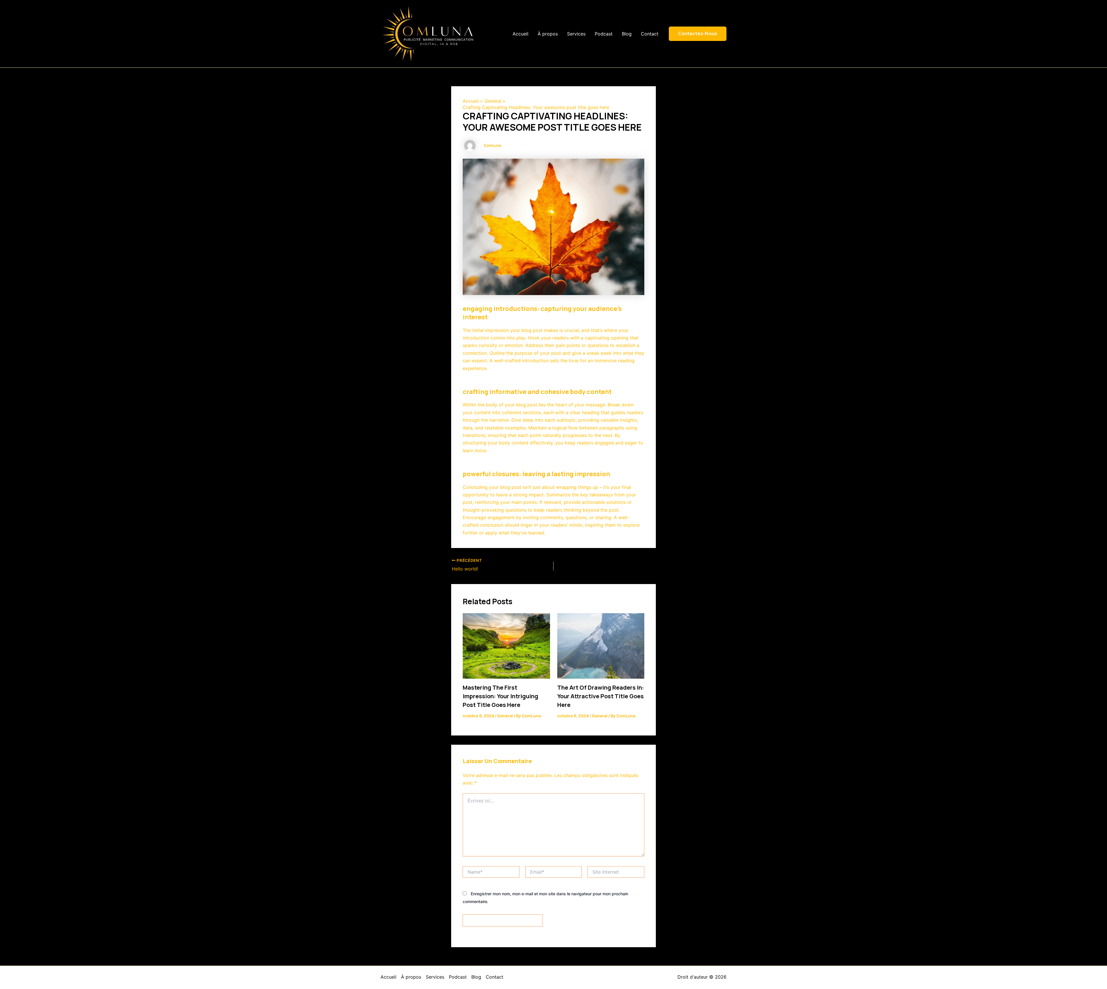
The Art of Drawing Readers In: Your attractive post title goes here (600, 696)
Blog (627, 34)
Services (576, 34)
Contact (649, 34)
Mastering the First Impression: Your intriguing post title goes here (500, 696)
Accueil (520, 34)
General (505, 715)
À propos (548, 34)
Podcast (604, 34)
